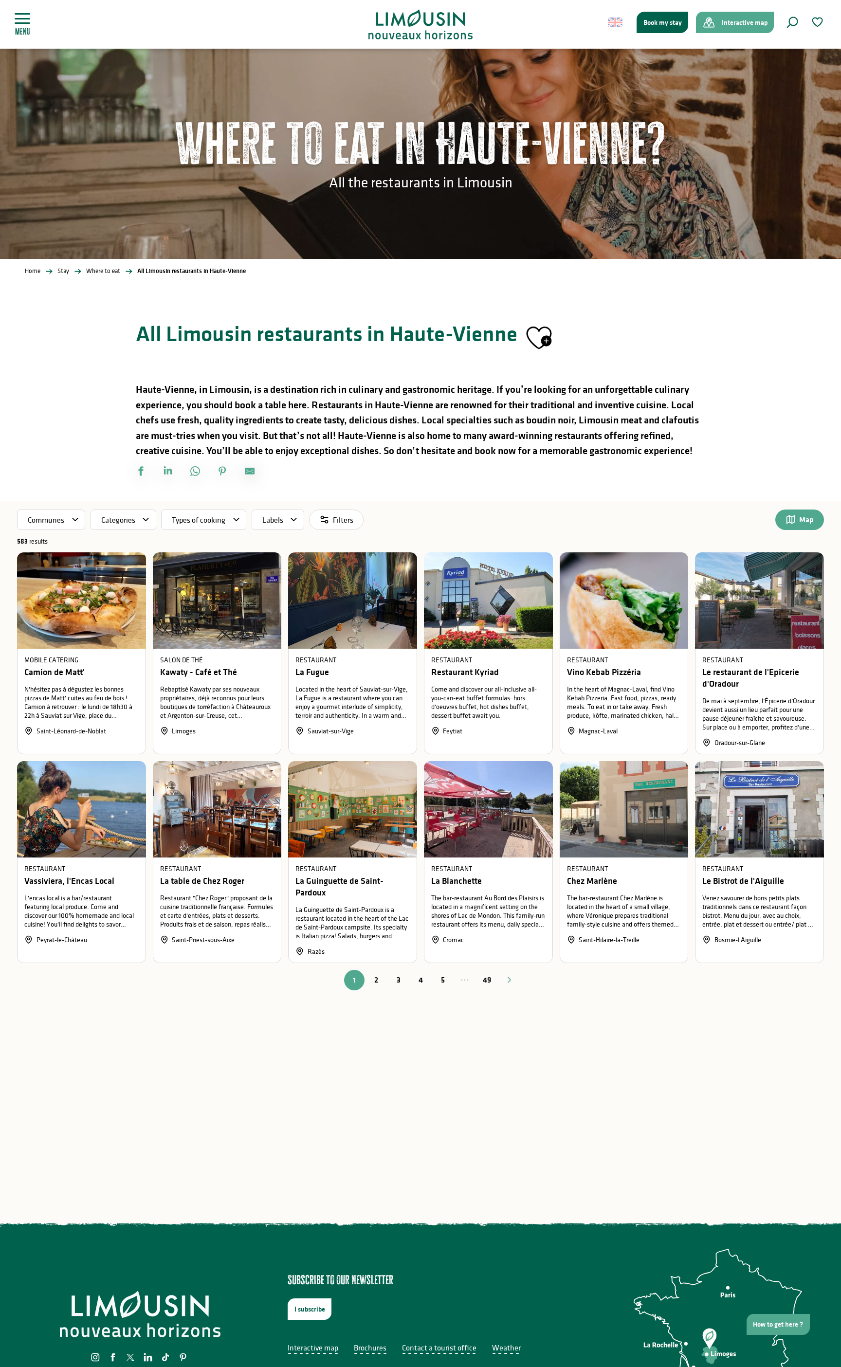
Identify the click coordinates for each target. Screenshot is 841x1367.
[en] (616, 22)
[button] (792, 22)
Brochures (370, 1347)
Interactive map (313, 1347)
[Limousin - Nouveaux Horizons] (421, 24)
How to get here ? (778, 1324)
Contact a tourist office (439, 1347)
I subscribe (309, 1309)
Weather (506, 1347)
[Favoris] (818, 22)
